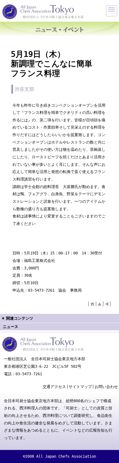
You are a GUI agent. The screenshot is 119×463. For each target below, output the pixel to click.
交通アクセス (54, 387)
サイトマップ (80, 387)
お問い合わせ (106, 387)
